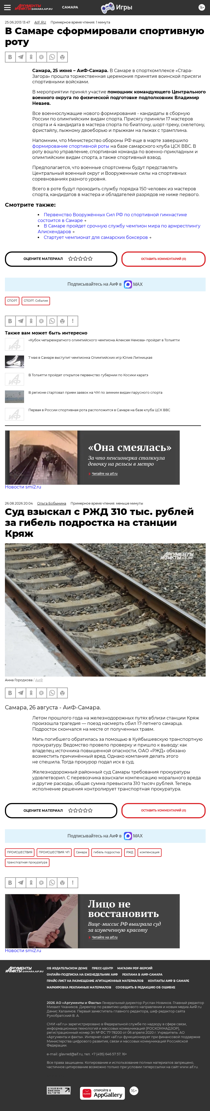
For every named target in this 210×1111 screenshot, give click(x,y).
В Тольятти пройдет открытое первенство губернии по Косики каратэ (88, 375)
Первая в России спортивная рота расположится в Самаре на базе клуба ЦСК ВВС (99, 410)
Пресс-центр (102, 968)
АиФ (39, 680)
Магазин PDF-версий (134, 968)
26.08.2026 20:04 (19, 503)
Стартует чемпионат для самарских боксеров (96, 237)
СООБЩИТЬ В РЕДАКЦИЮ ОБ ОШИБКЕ (145, 987)
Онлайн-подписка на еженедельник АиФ (82, 974)
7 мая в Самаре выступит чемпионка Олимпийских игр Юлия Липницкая (90, 357)
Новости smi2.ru (23, 487)
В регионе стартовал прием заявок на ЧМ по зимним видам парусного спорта (95, 392)
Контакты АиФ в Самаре (168, 981)
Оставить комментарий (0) (163, 259)
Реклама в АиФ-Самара (142, 974)
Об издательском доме (67, 968)
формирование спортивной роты (70, 146)
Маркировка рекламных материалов (79, 987)
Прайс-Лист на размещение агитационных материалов (95, 981)
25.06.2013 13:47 (17, 22)
